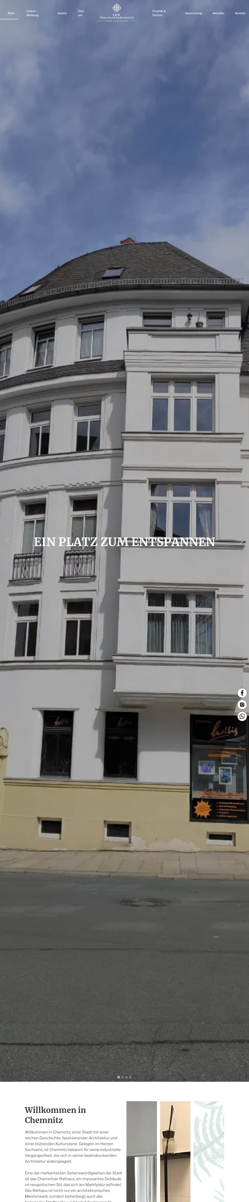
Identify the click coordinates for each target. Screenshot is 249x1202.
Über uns (81, 13)
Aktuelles (218, 13)
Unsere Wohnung (32, 13)
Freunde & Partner (159, 13)
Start (11, 13)
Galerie (62, 13)
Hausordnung (193, 13)
